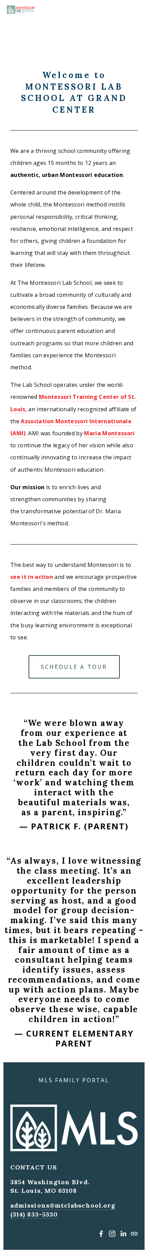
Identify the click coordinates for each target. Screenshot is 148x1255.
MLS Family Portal (74, 1080)
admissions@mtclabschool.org (62, 1205)
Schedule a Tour (74, 667)
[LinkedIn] (123, 1233)
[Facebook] (101, 1233)
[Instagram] (112, 1233)
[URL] (134, 1233)
